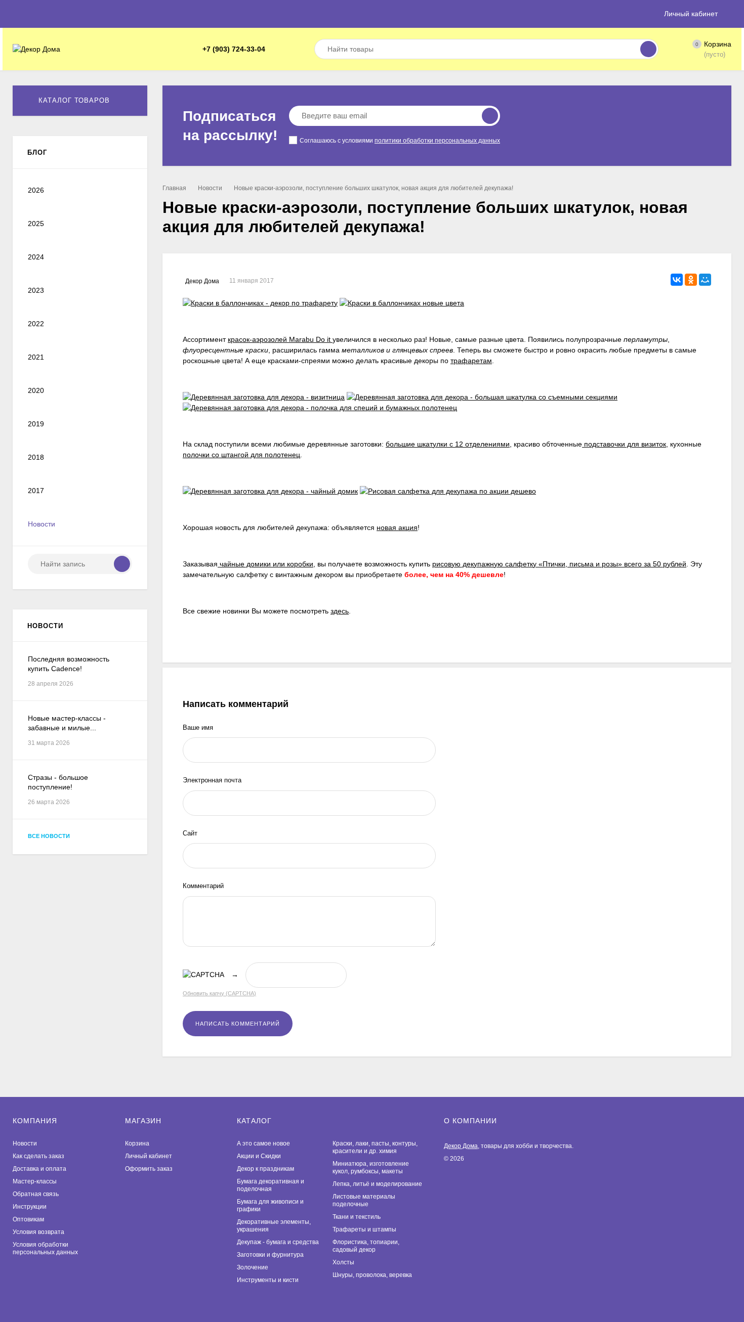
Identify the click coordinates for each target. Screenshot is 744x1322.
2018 (36, 457)
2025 (36, 223)
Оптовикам (28, 1219)
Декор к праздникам (265, 1168)
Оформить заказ (149, 1168)
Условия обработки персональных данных (45, 1248)
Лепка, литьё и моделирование (377, 1183)
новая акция (397, 527)
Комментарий (203, 886)
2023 (36, 290)
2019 (36, 424)
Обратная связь (36, 1194)
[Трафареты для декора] (260, 303)
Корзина (137, 1143)
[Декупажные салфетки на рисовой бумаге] (448, 491)
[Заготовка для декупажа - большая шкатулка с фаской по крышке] (482, 397)
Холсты (343, 1262)
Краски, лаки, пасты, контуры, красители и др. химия (375, 1147)
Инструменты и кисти (268, 1280)
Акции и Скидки (259, 1156)
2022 (36, 324)
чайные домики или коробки (265, 564)
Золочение (252, 1267)
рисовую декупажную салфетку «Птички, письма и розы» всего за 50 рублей (559, 564)
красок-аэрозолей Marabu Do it (280, 339)
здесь (339, 611)
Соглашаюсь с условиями (400, 140)
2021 (36, 357)
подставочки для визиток (624, 444)
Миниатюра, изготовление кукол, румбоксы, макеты (371, 1167)
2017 (36, 491)
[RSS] (128, 153)
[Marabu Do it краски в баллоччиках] (402, 303)
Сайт (190, 833)
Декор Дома (461, 1146)
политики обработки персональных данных (437, 140)
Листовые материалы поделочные (364, 1200)
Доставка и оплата (39, 1168)
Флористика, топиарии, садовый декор (366, 1246)
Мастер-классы (35, 1181)
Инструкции (30, 1206)
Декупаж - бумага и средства (278, 1242)
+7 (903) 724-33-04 (233, 49)
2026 (36, 190)
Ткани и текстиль (357, 1216)
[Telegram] (276, 49)
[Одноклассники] (691, 280)
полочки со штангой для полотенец (241, 455)
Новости (210, 188)
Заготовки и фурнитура (270, 1254)
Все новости (49, 836)
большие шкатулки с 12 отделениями (448, 444)
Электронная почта (212, 780)
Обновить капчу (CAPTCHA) (219, 993)
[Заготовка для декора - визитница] (264, 397)
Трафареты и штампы (364, 1229)
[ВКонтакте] (288, 49)
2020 (36, 390)
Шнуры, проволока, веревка (372, 1275)
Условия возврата (38, 1232)
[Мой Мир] (705, 280)
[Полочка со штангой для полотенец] (320, 408)
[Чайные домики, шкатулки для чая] (270, 491)
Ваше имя (198, 727)
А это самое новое (263, 1143)
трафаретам (471, 361)
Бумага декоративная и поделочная (270, 1185)
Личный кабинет (148, 1156)
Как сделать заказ (38, 1156)
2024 (36, 257)
